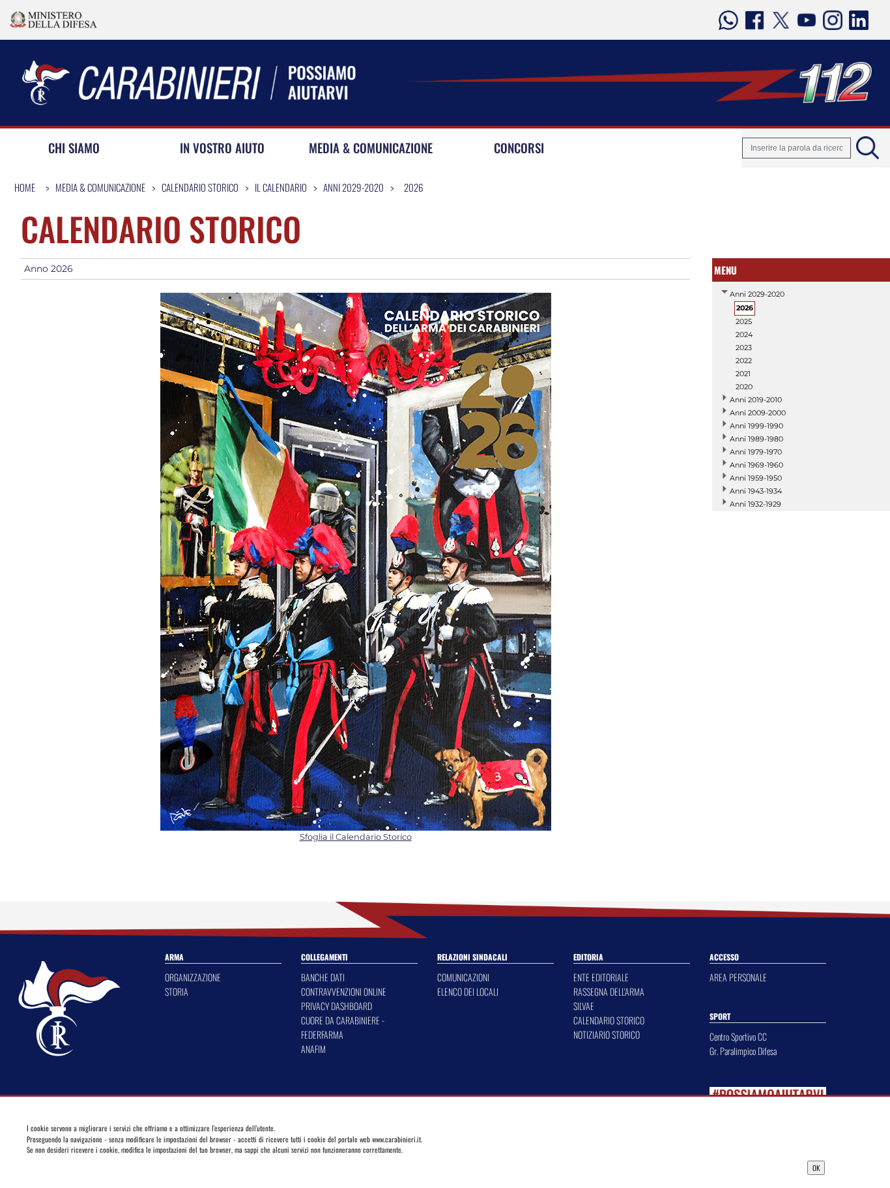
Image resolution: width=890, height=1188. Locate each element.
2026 (413, 187)
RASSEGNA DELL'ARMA (608, 991)
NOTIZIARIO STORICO (606, 1034)
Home (24, 187)
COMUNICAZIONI (463, 977)
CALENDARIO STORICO (608, 1020)
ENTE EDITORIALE (601, 977)
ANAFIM (313, 1049)
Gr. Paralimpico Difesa (743, 1051)
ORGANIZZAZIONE (193, 977)
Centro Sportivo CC (738, 1036)
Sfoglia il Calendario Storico (356, 837)
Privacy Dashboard (117, 1166)
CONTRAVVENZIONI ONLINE (343, 991)
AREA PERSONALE (738, 977)
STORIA (176, 991)
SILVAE (583, 1006)
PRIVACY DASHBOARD (336, 1006)
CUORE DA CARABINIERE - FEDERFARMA (342, 1027)
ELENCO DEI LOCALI (467, 991)
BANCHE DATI (323, 977)
